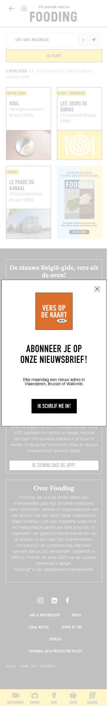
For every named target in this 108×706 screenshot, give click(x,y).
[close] (97, 289)
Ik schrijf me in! (54, 406)
